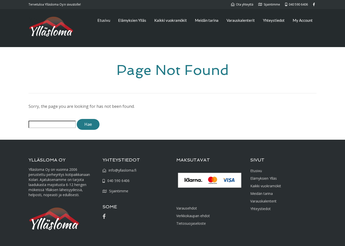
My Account (303, 20)
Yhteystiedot (274, 20)
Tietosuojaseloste (191, 223)
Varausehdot (186, 208)
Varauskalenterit (241, 20)
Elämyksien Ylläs (132, 20)
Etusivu (103, 20)
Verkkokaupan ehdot (193, 215)
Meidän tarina (206, 20)
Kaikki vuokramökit (170, 20)
